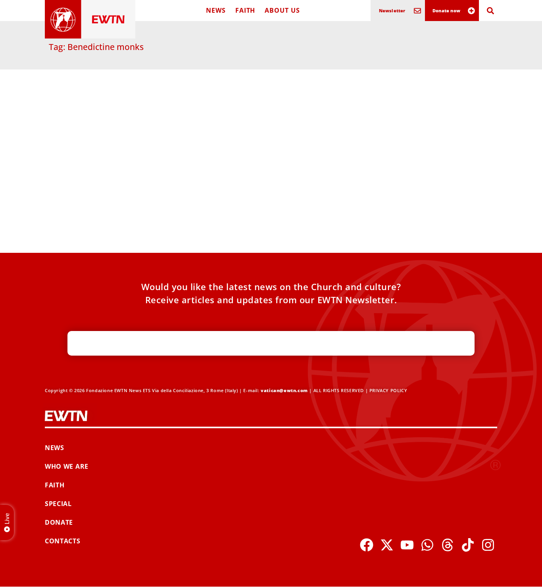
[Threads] (447, 545)
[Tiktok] (468, 545)
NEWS (216, 10)
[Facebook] (366, 545)
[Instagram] (488, 545)
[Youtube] (407, 545)
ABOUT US (282, 10)
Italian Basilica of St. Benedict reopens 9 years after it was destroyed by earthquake (104, 190)
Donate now (446, 10)
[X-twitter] (387, 545)
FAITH (245, 10)
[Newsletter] (417, 10)
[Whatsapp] (427, 545)
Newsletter (392, 10)
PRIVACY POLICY (388, 390)
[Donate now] (471, 10)
